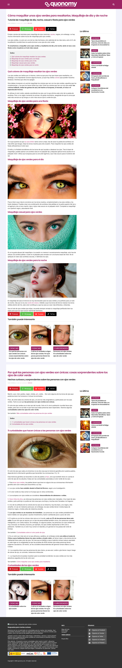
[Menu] (9, 4)
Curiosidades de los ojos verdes (23, 424)
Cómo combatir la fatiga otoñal (99, 66)
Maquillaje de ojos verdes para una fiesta (25, 59)
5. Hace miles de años (15, 499)
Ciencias (14, 348)
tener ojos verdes (19, 482)
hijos (47, 477)
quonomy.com (21, 661)
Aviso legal (65, 631)
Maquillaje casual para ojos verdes (23, 63)
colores (57, 77)
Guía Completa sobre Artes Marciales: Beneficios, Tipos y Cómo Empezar (100, 55)
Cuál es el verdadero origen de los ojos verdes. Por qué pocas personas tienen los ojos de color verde (41, 354)
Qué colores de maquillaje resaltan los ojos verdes (29, 56)
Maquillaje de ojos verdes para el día (24, 61)
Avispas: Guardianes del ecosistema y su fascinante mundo (99, 90)
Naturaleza (95, 38)
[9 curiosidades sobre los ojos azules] (19, 590)
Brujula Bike (65, 639)
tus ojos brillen (29, 142)
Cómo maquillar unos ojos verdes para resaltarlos (33, 561)
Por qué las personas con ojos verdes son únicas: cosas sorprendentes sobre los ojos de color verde (18, 354)
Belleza (30, 23)
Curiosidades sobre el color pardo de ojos (31, 532)
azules (52, 34)
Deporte (94, 50)
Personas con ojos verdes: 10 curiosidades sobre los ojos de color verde (62, 353)
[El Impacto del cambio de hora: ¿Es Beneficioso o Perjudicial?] (85, 76)
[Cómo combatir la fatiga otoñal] (85, 65)
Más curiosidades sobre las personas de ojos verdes (34, 413)
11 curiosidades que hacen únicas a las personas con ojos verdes (34, 422)
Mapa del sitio (65, 629)
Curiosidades (61, 348)
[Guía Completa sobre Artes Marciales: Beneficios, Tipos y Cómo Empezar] (85, 53)
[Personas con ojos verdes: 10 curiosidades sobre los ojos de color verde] (63, 335)
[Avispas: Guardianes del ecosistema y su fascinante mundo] (85, 88)
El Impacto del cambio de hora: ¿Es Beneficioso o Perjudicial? (100, 78)
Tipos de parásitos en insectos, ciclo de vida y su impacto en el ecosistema (100, 43)
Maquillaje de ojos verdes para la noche (25, 65)
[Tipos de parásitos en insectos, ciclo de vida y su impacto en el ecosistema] (85, 41)
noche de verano (33, 303)
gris (37, 394)
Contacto (64, 632)
